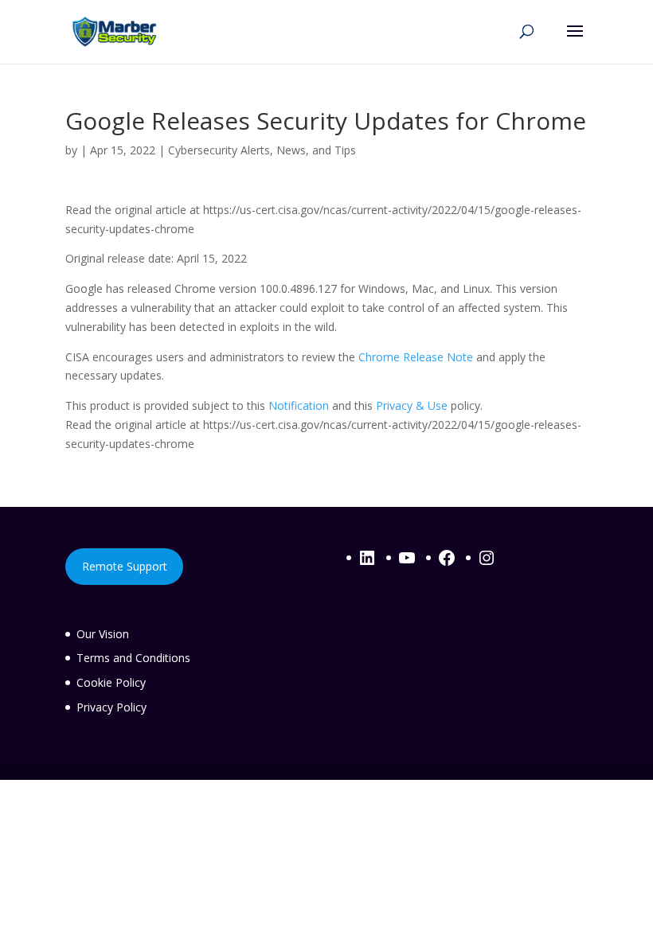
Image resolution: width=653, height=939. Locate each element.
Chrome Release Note (415, 356)
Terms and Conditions (133, 657)
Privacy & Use (412, 405)
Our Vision (102, 633)
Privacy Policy (111, 707)
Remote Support (124, 566)
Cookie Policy (111, 682)
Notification (298, 405)
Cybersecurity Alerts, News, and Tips (262, 150)
